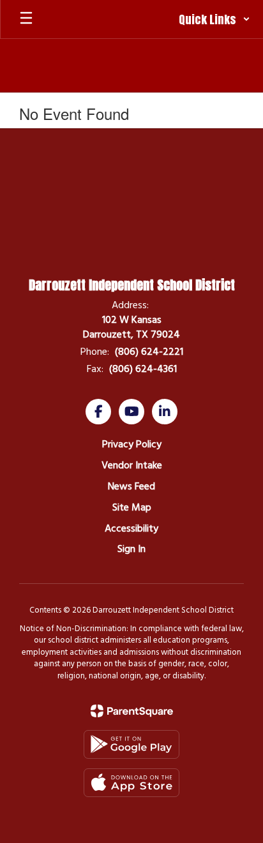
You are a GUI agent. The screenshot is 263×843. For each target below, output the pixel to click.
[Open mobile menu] (26, 19)
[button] (214, 19)
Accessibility (131, 528)
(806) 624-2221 (149, 352)
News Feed (131, 486)
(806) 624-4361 (143, 369)
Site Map (131, 507)
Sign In (131, 549)
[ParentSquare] (131, 710)
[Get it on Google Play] (131, 744)
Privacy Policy (132, 444)
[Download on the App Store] (131, 782)
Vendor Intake (131, 465)
